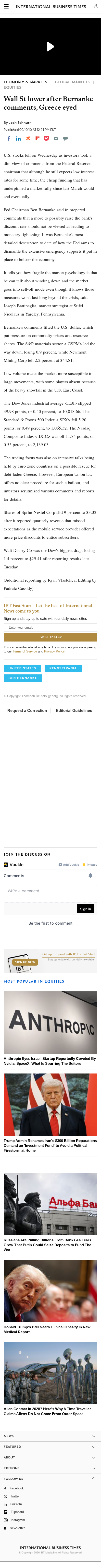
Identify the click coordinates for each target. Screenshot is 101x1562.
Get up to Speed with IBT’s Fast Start (68, 954)
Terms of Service (25, 651)
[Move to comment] (65, 138)
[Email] (55, 138)
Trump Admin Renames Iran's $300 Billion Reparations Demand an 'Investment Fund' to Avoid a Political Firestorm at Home (50, 1145)
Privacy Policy (54, 651)
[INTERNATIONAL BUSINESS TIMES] (51, 7)
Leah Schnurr (20, 122)
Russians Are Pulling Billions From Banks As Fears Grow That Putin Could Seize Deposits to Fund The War (47, 1245)
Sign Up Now (25, 962)
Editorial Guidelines (74, 711)
